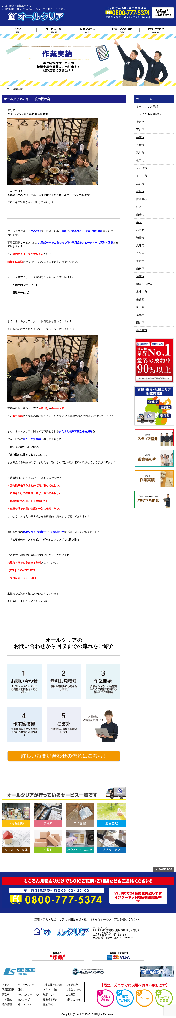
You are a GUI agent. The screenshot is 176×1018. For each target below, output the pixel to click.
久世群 (140, 145)
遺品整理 (7, 1004)
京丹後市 (141, 168)
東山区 (140, 307)
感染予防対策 (144, 284)
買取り (5, 994)
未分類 (11, 110)
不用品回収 (21, 114)
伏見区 (140, 191)
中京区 (140, 137)
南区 (139, 222)
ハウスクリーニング (28, 994)
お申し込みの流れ (52, 984)
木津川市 (141, 291)
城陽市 (140, 237)
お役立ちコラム (74, 989)
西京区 (140, 322)
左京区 (140, 276)
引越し (21, 989)
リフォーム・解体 (27, 984)
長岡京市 (141, 330)
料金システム (25, 1004)
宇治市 (140, 260)
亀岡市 (140, 160)
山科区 (140, 268)
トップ (5, 89)
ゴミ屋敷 (7, 999)
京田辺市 (141, 175)
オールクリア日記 (147, 106)
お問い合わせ (73, 999)
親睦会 (38, 114)
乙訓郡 (140, 152)
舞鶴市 (140, 314)
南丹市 (140, 214)
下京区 (140, 129)
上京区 (140, 121)
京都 (31, 114)
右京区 (140, 230)
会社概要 (70, 994)
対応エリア (49, 994)
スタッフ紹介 (50, 989)
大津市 (140, 245)
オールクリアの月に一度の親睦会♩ (28, 99)
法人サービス (25, 999)
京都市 (140, 183)
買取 (45, 114)
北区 (139, 206)
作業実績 (141, 199)
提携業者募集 (50, 999)
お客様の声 (72, 984)
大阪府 (140, 253)
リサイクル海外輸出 (148, 114)
